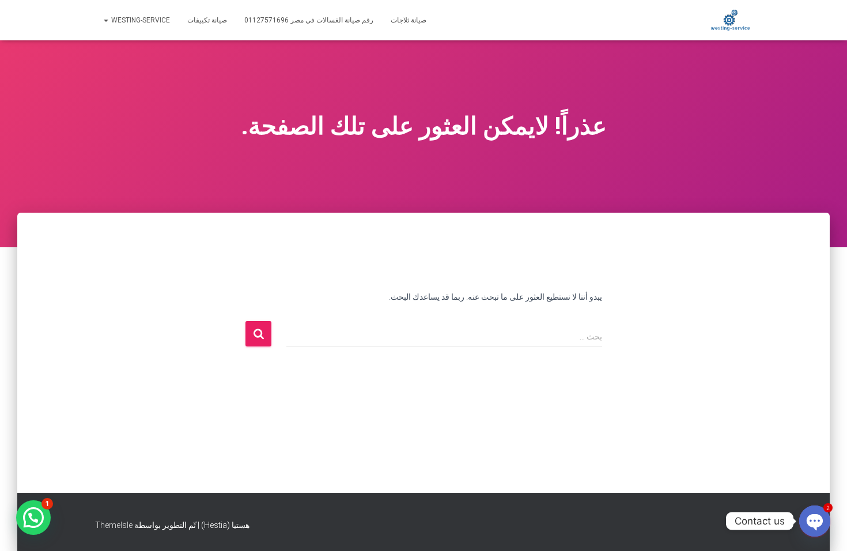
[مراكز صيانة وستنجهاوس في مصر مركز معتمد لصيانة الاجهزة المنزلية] (730, 20)
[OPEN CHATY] (814, 521)
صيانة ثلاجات (408, 20)
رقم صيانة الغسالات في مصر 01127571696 (308, 20)
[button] (33, 517)
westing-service (139, 20)
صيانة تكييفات (207, 20)
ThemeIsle (114, 525)
